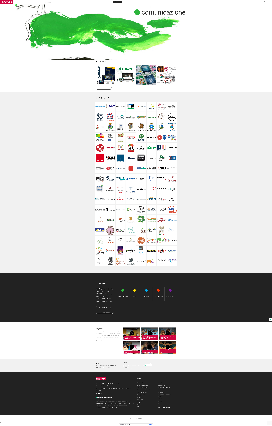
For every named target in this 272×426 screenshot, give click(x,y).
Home (159, 396)
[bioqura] (152, 117)
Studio (95, 1)
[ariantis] (152, 168)
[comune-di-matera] (152, 127)
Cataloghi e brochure (142, 385)
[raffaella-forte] (141, 210)
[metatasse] (141, 199)
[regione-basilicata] (121, 127)
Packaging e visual (141, 394)
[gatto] (100, 158)
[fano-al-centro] (152, 261)
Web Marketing (161, 385)
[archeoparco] (162, 107)
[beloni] (172, 148)
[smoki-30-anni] (100, 117)
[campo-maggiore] (121, 251)
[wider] (110, 199)
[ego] (152, 199)
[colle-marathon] (152, 230)
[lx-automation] (152, 107)
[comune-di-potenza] (110, 127)
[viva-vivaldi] (110, 251)
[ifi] (172, 158)
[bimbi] (152, 148)
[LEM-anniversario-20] (110, 117)
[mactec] (121, 168)
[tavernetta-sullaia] (162, 117)
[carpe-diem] (172, 261)
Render (139, 404)
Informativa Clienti (100, 407)
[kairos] (162, 199)
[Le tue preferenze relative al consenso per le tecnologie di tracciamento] (270, 319)
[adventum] (121, 199)
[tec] (121, 210)
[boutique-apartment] (172, 107)
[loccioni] (162, 179)
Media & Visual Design (85, 1)
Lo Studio (160, 399)
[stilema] (131, 158)
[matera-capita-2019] (110, 138)
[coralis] (110, 220)
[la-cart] (141, 117)
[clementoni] (172, 137)
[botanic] (100, 241)
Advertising (140, 382)
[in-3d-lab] (131, 261)
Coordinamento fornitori (143, 390)
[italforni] (110, 189)
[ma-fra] (131, 138)
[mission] (172, 189)
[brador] (141, 148)
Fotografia (139, 402)
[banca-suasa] (172, 251)
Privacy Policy (148, 365)
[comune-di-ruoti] (131, 127)
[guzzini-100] (121, 148)
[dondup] (152, 137)
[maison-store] (100, 261)
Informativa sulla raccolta (125, 424)
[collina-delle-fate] (110, 230)
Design (138, 397)
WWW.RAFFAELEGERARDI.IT (104, 312)
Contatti (109, 1)
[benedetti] (152, 158)
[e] (100, 148)
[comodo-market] (152, 220)
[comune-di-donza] (141, 127)
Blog (159, 403)
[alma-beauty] (100, 220)
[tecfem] (100, 107)
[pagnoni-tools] (121, 179)
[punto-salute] (152, 210)
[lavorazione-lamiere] (110, 179)
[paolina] (110, 241)
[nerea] (162, 189)
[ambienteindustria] (131, 117)
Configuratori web (162, 392)
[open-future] (100, 138)
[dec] (152, 189)
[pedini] (110, 158)
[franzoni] (110, 210)
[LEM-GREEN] (141, 220)
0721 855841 (101, 383)
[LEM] (172, 210)
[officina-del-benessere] (121, 261)
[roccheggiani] (172, 168)
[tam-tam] (162, 251)
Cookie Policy (108, 397)
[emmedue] (100, 189)
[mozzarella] (141, 240)
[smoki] (131, 179)
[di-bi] (121, 158)
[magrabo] (162, 261)
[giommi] (121, 189)
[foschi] (162, 220)
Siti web (160, 382)
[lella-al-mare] (172, 230)
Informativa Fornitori (111, 407)
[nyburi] (121, 117)
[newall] (141, 189)
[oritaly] (121, 230)
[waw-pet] (172, 117)
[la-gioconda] (121, 241)
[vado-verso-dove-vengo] (110, 261)
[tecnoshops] (131, 189)
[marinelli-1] (162, 148)
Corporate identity (142, 392)
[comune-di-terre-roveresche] (162, 127)
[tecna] (100, 168)
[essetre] (141, 158)
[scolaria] (141, 168)
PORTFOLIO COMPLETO (104, 88)
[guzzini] (110, 148)
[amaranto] (172, 179)
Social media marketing (164, 387)
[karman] (100, 210)
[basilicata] (172, 240)
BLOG (99, 341)
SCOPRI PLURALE (103, 307)
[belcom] (172, 199)
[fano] (162, 240)
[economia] (131, 199)
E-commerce (161, 390)
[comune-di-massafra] (172, 127)
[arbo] (162, 168)
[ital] (131, 148)
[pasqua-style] (110, 107)
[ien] (110, 168)
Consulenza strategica (142, 387)
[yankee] (172, 220)
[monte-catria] (152, 240)
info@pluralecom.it (103, 386)
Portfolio (48, 1)
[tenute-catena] (131, 241)
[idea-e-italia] (100, 199)
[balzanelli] (152, 179)
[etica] (100, 230)
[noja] (141, 230)
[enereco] (131, 107)
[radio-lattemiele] (152, 251)
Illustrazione (57, 1)
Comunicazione (68, 1)
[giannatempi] (131, 220)
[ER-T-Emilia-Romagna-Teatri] (121, 107)
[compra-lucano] (100, 251)
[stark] (141, 179)
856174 (107, 383)
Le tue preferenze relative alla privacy (140, 424)
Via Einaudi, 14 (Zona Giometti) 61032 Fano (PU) (118, 388)
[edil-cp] (141, 107)
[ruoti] (141, 251)
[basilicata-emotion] (131, 251)
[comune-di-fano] (100, 127)
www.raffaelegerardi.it (164, 407)
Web (75, 1)
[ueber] (131, 210)
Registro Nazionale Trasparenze (119, 405)
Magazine (101, 1)
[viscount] (141, 261)
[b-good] (162, 210)
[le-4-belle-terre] (121, 138)
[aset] (141, 137)
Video (138, 406)
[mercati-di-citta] (121, 220)
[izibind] (131, 168)
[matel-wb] (162, 137)
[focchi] (100, 179)
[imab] (162, 158)
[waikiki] (131, 230)
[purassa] (162, 230)
